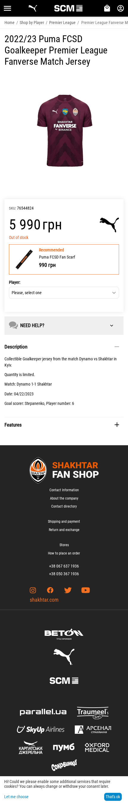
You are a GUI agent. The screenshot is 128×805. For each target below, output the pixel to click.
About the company (64, 498)
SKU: (12, 208)
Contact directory (64, 506)
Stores (64, 545)
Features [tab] (13, 425)
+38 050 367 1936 (64, 573)
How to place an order (64, 553)
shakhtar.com (44, 600)
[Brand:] (109, 225)
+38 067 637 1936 (64, 566)
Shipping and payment (64, 521)
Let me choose (16, 796)
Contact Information (64, 490)
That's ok (113, 796)
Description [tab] (15, 347)
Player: (14, 282)
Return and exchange (64, 530)
